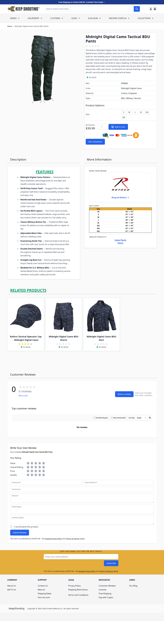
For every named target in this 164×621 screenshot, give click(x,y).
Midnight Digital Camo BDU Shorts (63, 338)
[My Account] (151, 9)
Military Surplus (117, 18)
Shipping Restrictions (78, 589)
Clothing (55, 18)
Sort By (131, 418)
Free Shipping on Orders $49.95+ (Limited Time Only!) (81, 2)
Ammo (13, 18)
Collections (144, 18)
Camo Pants (120, 240)
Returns (41, 589)
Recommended (119, 418)
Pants (120, 243)
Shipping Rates (44, 593)
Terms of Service (73, 538)
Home (9, 26)
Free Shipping (105, 593)
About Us (11, 585)
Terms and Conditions (78, 595)
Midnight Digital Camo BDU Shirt (101, 338)
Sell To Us (11, 589)
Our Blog (133, 585)
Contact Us (43, 585)
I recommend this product (26, 526)
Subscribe (111, 563)
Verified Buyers (102, 418)
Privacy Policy (74, 585)
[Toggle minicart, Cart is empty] (155, 9)
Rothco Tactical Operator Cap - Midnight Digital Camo (26, 338)
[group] (93, 46)
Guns (74, 18)
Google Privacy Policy (53, 538)
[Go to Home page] (23, 8)
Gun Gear (93, 18)
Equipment (33, 18)
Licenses (102, 589)
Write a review (124, 394)
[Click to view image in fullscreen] (43, 68)
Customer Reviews (107, 585)
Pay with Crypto (106, 597)
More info (23, 395)
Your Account (44, 597)
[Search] (137, 9)
